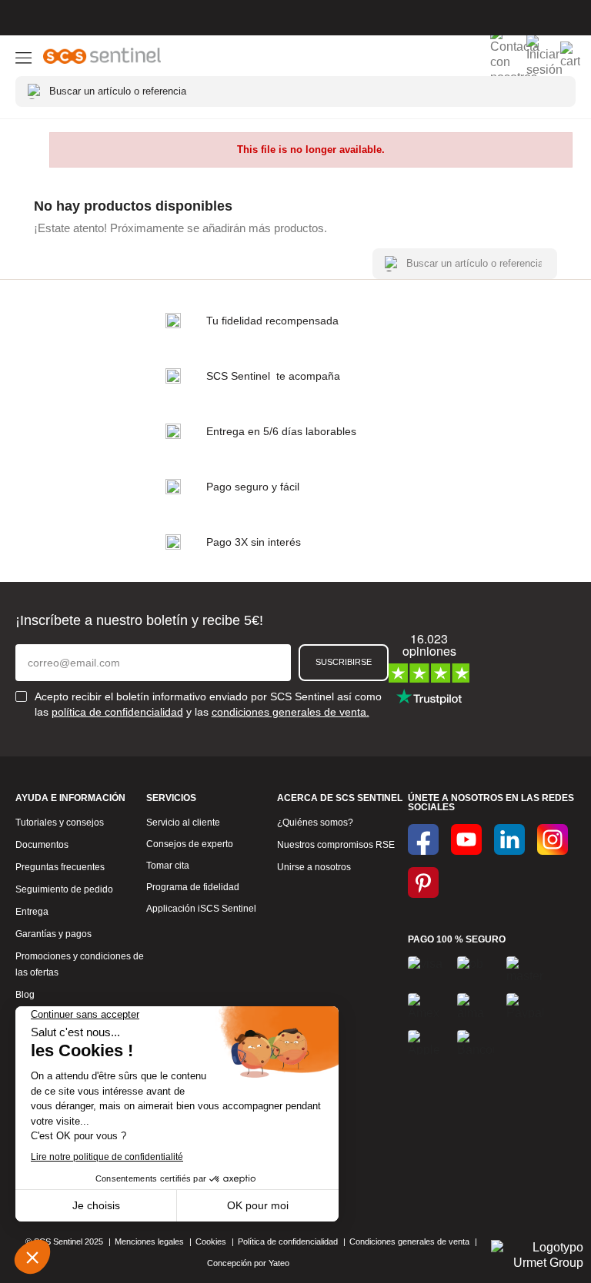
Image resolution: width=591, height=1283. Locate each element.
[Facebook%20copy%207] (552, 839)
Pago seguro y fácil (252, 486)
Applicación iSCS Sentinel (201, 908)
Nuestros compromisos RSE (336, 844)
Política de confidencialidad (288, 1241)
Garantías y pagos (53, 934)
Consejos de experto (189, 844)
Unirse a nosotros (314, 867)
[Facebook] (423, 839)
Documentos (41, 844)
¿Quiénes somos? (315, 822)
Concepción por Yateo (249, 1263)
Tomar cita (167, 865)
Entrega (31, 911)
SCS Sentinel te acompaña (273, 376)
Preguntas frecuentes (60, 867)
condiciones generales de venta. (290, 712)
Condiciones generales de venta (409, 1241)
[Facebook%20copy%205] (466, 839)
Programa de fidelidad (192, 887)
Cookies (210, 1241)
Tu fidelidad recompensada (272, 320)
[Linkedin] (509, 839)
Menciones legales (149, 1241)
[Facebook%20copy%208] (423, 882)
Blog (25, 994)
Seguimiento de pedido (64, 889)
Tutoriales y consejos (59, 822)
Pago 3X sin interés (253, 542)
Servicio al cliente (183, 822)
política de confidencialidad (117, 712)
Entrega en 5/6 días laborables (281, 431)
